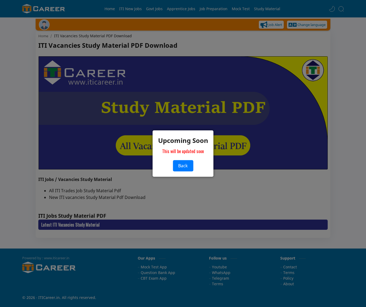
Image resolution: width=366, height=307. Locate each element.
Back (183, 166)
